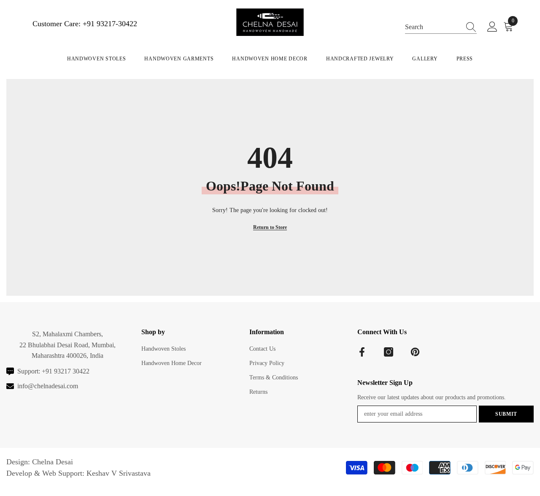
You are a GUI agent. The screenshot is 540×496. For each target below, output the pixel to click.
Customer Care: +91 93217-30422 (84, 23)
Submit (506, 414)
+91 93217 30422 (65, 371)
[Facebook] (362, 352)
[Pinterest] (415, 352)
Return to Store (270, 227)
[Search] (441, 26)
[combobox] (433, 26)
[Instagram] (388, 352)
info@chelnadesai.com (47, 386)
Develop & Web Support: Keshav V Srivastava (78, 473)
